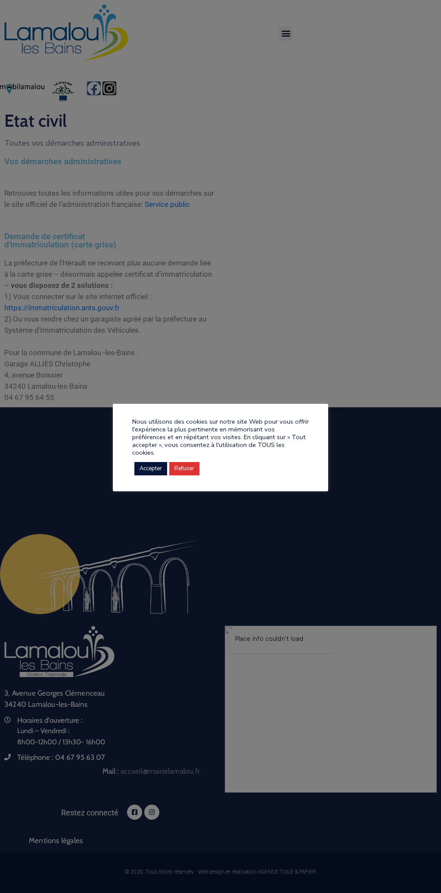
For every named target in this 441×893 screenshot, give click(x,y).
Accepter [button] (151, 468)
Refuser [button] (184, 468)
